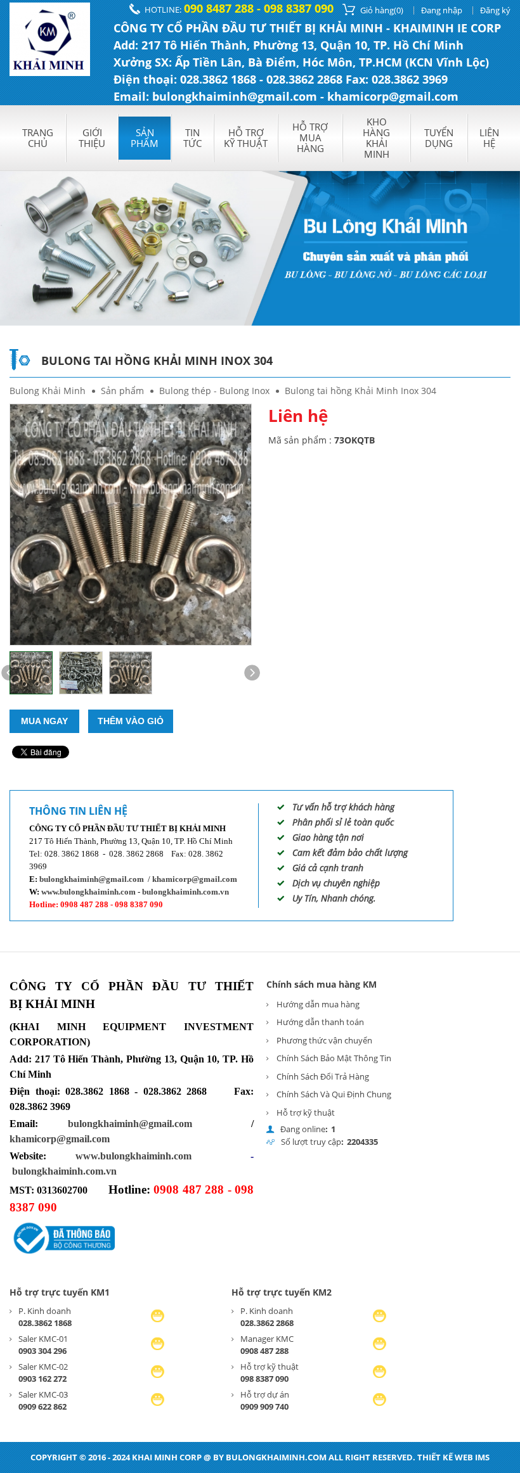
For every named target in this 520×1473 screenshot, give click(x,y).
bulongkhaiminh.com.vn (185, 891)
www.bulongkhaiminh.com (88, 891)
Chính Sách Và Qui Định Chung (333, 1094)
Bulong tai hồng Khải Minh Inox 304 (360, 391)
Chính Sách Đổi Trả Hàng (322, 1076)
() (381, 10)
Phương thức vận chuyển (324, 1040)
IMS (482, 1457)
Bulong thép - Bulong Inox (214, 391)
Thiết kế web (445, 1457)
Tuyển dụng (438, 138)
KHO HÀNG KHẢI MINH (376, 137)
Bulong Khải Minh (48, 391)
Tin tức (192, 138)
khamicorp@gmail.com (194, 879)
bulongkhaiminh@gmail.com (91, 879)
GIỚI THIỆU (92, 138)
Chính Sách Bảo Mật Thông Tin (333, 1058)
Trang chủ (37, 138)
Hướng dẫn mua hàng (318, 1004)
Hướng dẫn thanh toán (320, 1022)
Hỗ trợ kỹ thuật (246, 138)
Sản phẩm (145, 138)
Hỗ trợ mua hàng (310, 137)
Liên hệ (489, 138)
